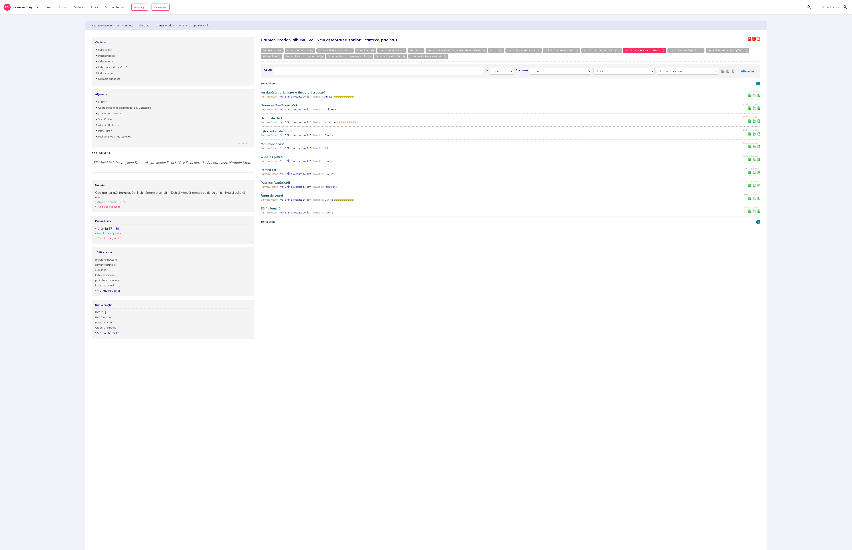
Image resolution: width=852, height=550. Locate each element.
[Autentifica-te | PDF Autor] (749, 39)
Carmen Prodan (165, 25)
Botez (327, 148)
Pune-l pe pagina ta (108, 206)
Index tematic (106, 61)
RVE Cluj (100, 312)
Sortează (522, 70)
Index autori (144, 25)
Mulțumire (330, 109)
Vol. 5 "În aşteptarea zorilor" (296, 96)
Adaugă (140, 7)
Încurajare (329, 122)
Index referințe (106, 73)
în (487, 70)
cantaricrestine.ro (105, 264)
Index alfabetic (106, 55)
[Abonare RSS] (758, 39)
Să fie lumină (271, 208)
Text (48, 7)
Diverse (328, 135)
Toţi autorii (243, 143)
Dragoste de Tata (274, 118)
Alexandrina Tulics (111, 202)
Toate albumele (272, 50)
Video (78, 7)
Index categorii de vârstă (112, 67)
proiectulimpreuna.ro (107, 280)
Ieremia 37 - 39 (108, 229)
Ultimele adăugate (109, 78)
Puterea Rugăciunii (275, 183)
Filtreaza (747, 71)
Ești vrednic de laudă (277, 131)
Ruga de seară (272, 195)
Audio (62, 7)
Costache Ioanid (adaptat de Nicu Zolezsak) (124, 107)
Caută (268, 69)
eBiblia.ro (100, 269)
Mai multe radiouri (110, 333)
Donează (160, 7)
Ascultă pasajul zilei (109, 233)
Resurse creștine (102, 25)
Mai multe (112, 7)
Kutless (102, 102)
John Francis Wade (109, 113)
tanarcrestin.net (104, 285)
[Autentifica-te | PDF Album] (754, 39)
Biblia (94, 7)
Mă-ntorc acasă (273, 144)
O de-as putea (272, 157)
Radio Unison (103, 322)
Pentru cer (268, 170)
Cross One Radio (105, 327)
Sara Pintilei (105, 119)
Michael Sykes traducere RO (114, 136)
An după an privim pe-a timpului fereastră (293, 92)
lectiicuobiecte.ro (105, 275)
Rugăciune (330, 186)
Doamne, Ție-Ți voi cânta (280, 105)
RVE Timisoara (104, 317)
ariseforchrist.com (106, 259)
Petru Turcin (105, 130)
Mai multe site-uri (109, 291)
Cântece (128, 25)
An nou (328, 96)
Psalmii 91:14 (101, 153)
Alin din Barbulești (109, 125)
